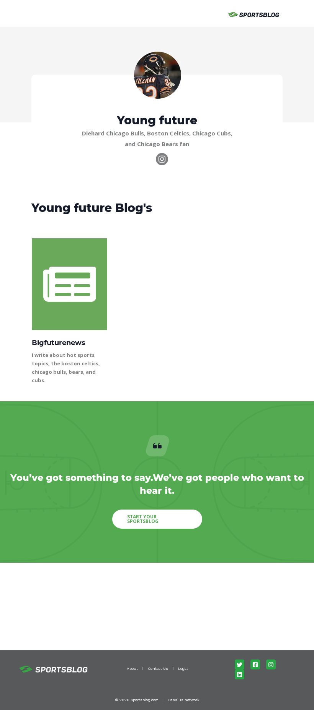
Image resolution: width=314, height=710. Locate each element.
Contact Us (158, 668)
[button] (157, 519)
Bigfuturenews (58, 343)
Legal (183, 668)
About (132, 668)
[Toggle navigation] (52, 13)
